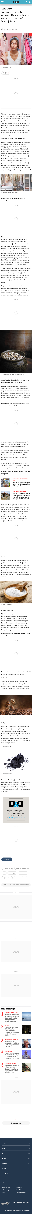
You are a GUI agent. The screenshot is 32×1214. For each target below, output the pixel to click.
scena (4, 1168)
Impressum (4, 1184)
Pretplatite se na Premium (21, 1202)
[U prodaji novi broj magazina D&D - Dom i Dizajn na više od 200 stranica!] (5, 483)
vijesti (4, 1143)
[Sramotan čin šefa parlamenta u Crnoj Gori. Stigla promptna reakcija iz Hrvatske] (26, 1043)
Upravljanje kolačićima (21, 1192)
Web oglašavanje (5, 1190)
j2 (2, 1153)
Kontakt (3, 1192)
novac (4, 1158)
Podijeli (5, 73)
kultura (4, 1163)
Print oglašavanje (19, 1190)
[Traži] (30, 2)
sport (4, 1148)
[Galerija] (16, 49)
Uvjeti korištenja (19, 1184)
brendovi (5, 1173)
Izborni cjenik (19, 1187)
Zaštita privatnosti (6, 1187)
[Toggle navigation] (2, 2)
